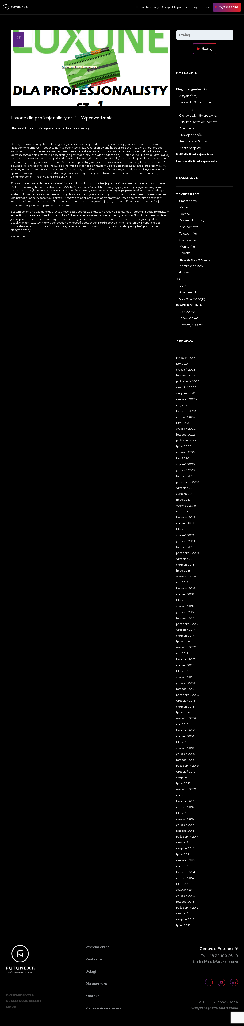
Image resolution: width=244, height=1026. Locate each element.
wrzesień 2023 (186, 387)
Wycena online (97, 947)
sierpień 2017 (185, 636)
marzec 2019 (185, 523)
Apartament (187, 292)
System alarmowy (191, 221)
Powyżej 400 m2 (191, 325)
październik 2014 (187, 837)
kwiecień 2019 (185, 517)
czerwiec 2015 (186, 789)
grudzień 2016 (185, 683)
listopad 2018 (185, 547)
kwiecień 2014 (185, 872)
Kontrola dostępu (192, 266)
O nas (140, 7)
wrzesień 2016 (186, 701)
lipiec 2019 (183, 500)
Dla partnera (180, 7)
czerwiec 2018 (186, 577)
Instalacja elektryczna (194, 260)
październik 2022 (188, 441)
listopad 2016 (185, 689)
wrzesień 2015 (186, 772)
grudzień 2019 (185, 470)
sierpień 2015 (185, 778)
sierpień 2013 (185, 919)
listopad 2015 (185, 760)
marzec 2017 (185, 665)
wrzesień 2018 (186, 559)
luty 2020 (182, 458)
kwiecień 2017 (185, 659)
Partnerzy (186, 129)
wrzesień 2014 (185, 843)
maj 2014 (182, 866)
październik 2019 (187, 482)
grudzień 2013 (185, 896)
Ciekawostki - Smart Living (198, 116)
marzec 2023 (185, 417)
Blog (194, 7)
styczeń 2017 (185, 677)
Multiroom (186, 208)
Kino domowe (188, 227)
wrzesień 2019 (186, 488)
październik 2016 (187, 695)
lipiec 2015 (183, 784)
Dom (182, 286)
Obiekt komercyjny (192, 299)
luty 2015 (182, 813)
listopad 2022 (185, 435)
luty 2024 (182, 364)
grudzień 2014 (185, 825)
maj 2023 (182, 405)
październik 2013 (187, 908)
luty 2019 (182, 529)
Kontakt (205, 7)
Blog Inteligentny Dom (192, 90)
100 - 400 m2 (189, 319)
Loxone (184, 214)
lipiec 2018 (183, 571)
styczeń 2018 (185, 606)
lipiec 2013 (183, 925)
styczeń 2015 (185, 819)
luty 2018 (182, 600)
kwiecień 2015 (185, 801)
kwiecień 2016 (185, 730)
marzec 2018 (185, 594)
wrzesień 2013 (186, 914)
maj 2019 (182, 512)
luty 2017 (182, 671)
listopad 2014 (185, 831)
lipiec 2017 (183, 642)
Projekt (184, 253)
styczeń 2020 (185, 464)
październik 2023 (188, 382)
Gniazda (185, 273)
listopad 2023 (185, 376)
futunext (30, 128)
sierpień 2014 (185, 849)
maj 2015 (182, 795)
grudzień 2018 (185, 541)
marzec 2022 (185, 452)
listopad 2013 (185, 902)
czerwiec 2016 (186, 718)
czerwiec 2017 (186, 648)
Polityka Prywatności (103, 1008)
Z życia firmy (188, 96)
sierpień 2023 (185, 393)
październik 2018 (187, 553)
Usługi (166, 7)
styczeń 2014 (185, 890)
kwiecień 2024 (186, 358)
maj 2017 (182, 653)
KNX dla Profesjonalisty (194, 155)
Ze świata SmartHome (195, 103)
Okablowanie (188, 240)
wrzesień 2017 (185, 630)
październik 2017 (187, 624)
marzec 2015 (185, 807)
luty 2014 (182, 884)
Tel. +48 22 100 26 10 (219, 956)
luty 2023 (182, 423)
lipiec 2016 (183, 713)
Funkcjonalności (190, 135)
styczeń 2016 (185, 748)
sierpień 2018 (185, 565)
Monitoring (187, 247)
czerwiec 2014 (186, 860)
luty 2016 (182, 742)
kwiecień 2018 (185, 588)
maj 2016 (182, 724)
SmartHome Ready (193, 142)
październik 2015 (187, 766)
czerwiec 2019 (186, 506)
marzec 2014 (185, 878)
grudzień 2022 (186, 429)
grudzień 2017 (185, 612)
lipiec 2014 (183, 854)
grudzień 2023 (186, 370)
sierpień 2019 (185, 494)
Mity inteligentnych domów (198, 122)
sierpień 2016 (185, 707)
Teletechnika (188, 234)
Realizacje (153, 7)
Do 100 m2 (187, 312)
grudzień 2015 (185, 754)
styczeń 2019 (185, 535)
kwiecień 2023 (186, 411)
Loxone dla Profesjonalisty (72, 128)
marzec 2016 (185, 736)
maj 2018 (182, 583)
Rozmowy (186, 109)
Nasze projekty (190, 148)
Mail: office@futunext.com (215, 962)
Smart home (188, 201)
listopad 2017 (185, 618)
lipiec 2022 (183, 447)
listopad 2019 (185, 476)
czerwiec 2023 (186, 399)
